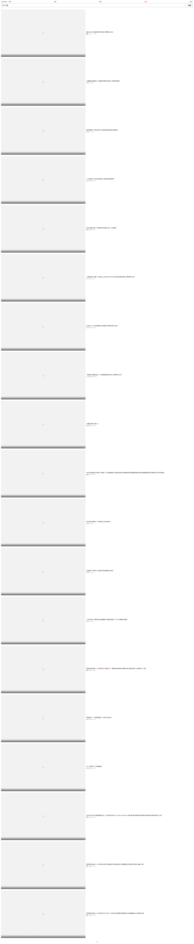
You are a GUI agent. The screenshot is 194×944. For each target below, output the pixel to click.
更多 (191, 1)
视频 (146, 1)
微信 (100, 1)
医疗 (55, 1)
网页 (10, 1)
